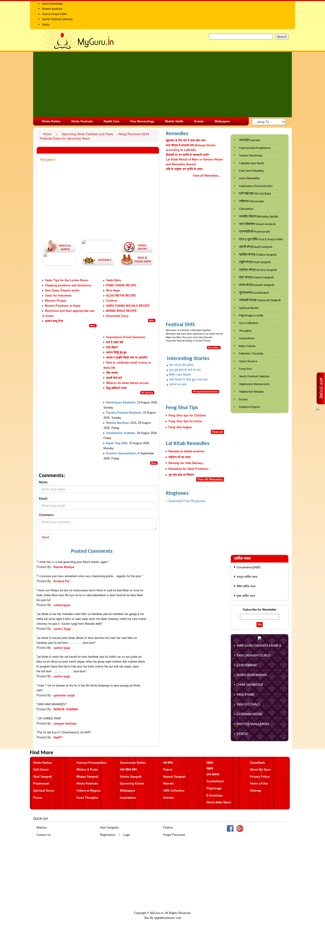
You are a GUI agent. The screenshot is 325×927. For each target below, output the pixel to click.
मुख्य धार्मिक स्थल (246, 595)
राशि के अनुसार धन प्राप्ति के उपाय (184, 169)
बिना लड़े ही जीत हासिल (181, 365)
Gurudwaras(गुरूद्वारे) (248, 567)
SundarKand (215, 781)
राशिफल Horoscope (251, 201)
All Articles (147, 392)
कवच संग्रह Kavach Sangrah (256, 285)
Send (45, 537)
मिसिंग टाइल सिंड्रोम (180, 374)
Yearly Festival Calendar (254, 376)
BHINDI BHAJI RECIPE (121, 310)
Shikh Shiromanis (252, 675)
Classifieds (257, 762)
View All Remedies (210, 479)
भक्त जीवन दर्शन (128, 769)
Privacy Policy (260, 776)
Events (199, 121)
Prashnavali (41, 783)
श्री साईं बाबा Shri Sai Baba (255, 193)
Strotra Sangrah (130, 776)
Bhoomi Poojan (55, 300)
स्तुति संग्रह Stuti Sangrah (255, 262)
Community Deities (133, 762)
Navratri (168, 783)
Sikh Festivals (248, 704)
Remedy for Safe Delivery (185, 463)
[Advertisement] (162, 85)
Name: (43, 482)
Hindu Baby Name (218, 802)
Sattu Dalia (113, 280)
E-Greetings (214, 795)
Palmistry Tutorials (251, 353)
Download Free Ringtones (186, 501)
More (93, 325)
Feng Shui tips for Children (187, 415)
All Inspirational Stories (205, 391)
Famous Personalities (91, 762)
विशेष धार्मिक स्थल (246, 586)
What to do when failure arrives (127, 383)
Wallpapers (222, 121)
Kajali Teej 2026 (116, 443)
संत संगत (168, 762)
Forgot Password (174, 834)
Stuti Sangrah (42, 776)
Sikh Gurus (41, 769)
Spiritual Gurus (43, 790)
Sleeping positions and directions (68, 285)
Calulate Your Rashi (251, 163)
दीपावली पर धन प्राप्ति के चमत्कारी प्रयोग (187, 154)
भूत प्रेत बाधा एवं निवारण (181, 474)
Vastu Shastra (248, 361)
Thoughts (245, 331)
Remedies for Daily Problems (188, 468)
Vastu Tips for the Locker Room (66, 280)
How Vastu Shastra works (62, 290)
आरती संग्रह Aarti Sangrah (255, 247)
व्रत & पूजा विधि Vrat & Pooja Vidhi (261, 239)
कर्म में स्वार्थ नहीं (114, 342)
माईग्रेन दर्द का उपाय (179, 457)
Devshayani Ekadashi (120, 402)
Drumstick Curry (117, 316)
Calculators (246, 209)
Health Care (111, 121)
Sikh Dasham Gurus (254, 655)
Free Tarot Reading (251, 171)
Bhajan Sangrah (87, 776)
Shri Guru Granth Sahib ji (259, 646)
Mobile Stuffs (174, 121)
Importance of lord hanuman (125, 337)
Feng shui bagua (179, 427)
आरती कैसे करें (114, 378)
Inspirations (247, 338)
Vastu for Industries (58, 295)
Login (126, 834)
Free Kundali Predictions (255, 148)
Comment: (46, 515)
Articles (168, 797)
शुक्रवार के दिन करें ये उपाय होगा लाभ (186, 140)
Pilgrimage (214, 788)
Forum (37, 797)
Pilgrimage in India (251, 315)
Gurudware (247, 665)
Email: (43, 498)
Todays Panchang (250, 155)
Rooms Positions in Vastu (62, 305)
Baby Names (247, 346)
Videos (242, 734)
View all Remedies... (207, 175)
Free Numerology (142, 121)
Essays (243, 399)
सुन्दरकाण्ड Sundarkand (254, 293)
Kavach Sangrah (174, 776)
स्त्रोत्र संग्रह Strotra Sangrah (258, 270)
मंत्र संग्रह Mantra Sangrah (256, 277)
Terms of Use (259, 783)
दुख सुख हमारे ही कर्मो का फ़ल (185, 370)
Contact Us (43, 834)
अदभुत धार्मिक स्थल (247, 576)
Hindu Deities (51, 121)
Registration (107, 834)
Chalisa (168, 827)
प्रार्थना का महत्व (177, 384)
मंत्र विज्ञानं (112, 347)
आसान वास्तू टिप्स (54, 321)
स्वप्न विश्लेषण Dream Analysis (257, 224)
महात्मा (209, 762)
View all (217, 432)
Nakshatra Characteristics (256, 186)
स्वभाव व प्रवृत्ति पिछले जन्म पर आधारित (126, 357)
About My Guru (260, 769)
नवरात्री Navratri (249, 140)
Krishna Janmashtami (121, 453)
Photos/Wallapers (253, 724)
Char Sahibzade (250, 685)
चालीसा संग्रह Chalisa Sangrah (258, 254)
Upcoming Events (132, 783)
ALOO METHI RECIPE (121, 295)
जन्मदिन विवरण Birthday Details (258, 216)
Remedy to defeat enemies (186, 451)
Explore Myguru (249, 407)
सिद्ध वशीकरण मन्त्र (116, 388)
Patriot (167, 769)
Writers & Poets (87, 769)
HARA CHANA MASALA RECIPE (128, 305)
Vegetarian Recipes (251, 391)
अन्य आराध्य (212, 774)
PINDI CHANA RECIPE (121, 285)
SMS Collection (173, 790)
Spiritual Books (249, 308)
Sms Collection (248, 323)
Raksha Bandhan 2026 (121, 422)
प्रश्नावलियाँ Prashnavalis (254, 231)
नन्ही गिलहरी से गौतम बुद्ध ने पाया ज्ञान (188, 379)
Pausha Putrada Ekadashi (123, 412)
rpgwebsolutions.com (167, 917)
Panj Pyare (245, 695)
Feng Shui (245, 369)
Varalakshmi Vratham (120, 433)
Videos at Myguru (88, 790)
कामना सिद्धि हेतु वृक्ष (116, 352)
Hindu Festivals (82, 121)
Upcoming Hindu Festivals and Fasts (88, 134)
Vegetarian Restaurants (254, 384)
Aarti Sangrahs (109, 827)
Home (47, 134)
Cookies (111, 300)
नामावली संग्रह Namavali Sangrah (260, 300)
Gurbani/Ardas (250, 714)
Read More (214, 347)
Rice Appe (113, 290)
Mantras (41, 827)
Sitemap (255, 790)
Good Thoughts (87, 797)
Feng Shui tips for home (185, 421)
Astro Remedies (249, 178)
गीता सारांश (112, 372)
